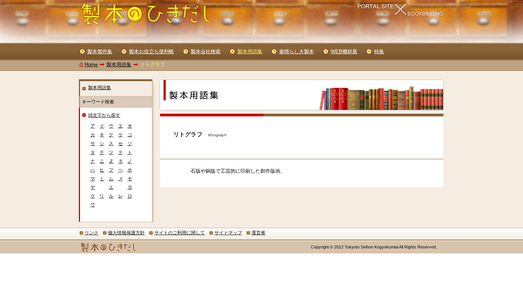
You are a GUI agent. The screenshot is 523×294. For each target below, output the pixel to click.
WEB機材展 (344, 51)
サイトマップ (228, 232)
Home (91, 64)
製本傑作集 (99, 51)
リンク (91, 232)
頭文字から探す (104, 115)
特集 (379, 51)
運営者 (258, 232)
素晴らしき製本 (296, 51)
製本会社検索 (206, 51)
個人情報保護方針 (126, 232)
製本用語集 (118, 64)
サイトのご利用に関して (179, 232)
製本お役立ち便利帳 (151, 51)
